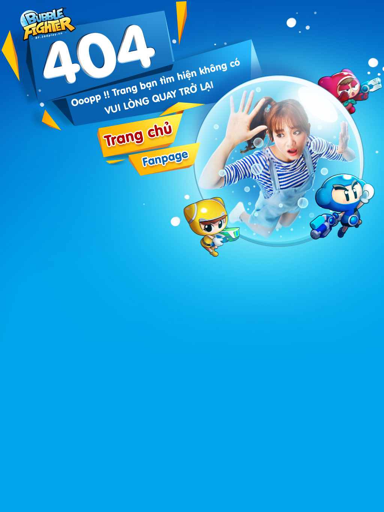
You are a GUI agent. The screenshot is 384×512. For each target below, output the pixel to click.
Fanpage (164, 159)
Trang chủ (50, 21)
